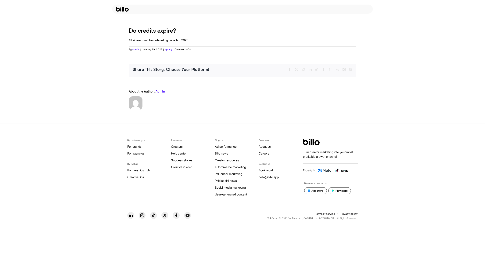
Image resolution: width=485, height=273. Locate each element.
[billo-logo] (122, 9)
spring (168, 49)
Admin (135, 49)
